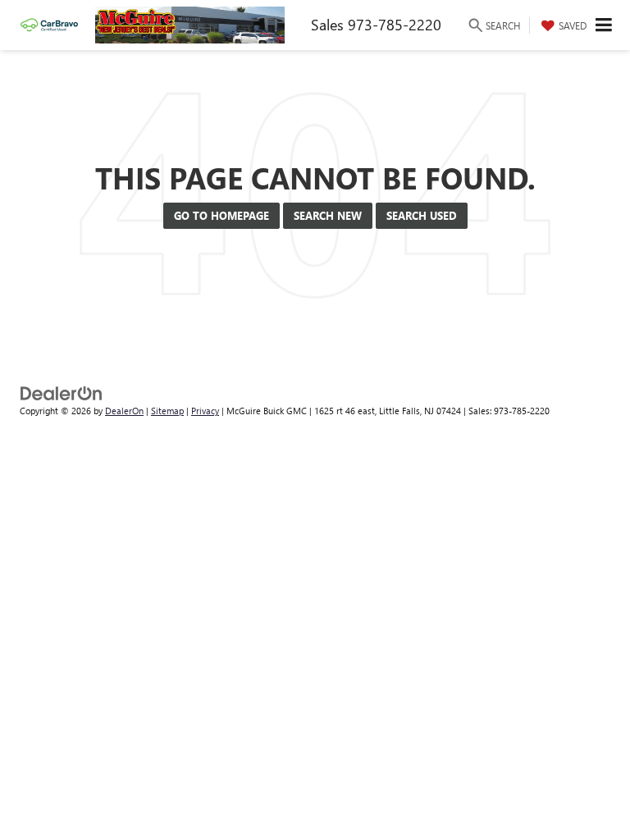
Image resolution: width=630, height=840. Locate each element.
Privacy (205, 410)
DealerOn (124, 410)
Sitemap (167, 410)
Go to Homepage (221, 215)
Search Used (421, 215)
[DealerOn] (61, 392)
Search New (328, 215)
